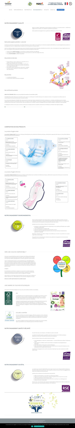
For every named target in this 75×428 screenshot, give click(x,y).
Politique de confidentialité (39, 426)
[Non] (73, 425)
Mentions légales (35, 423)
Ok (32, 426)
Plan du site (40, 423)
